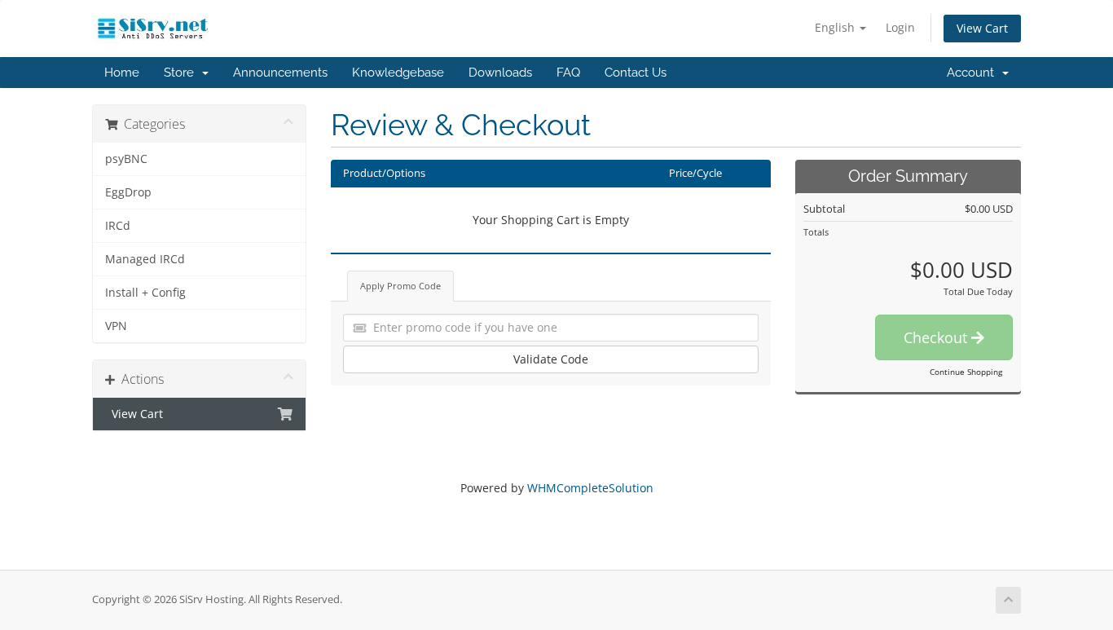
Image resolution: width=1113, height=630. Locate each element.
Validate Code (550, 359)
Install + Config (145, 292)
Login (900, 27)
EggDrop (128, 192)
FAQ (568, 72)
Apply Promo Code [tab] (400, 286)
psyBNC (126, 159)
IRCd (117, 225)
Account (974, 72)
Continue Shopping (966, 371)
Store (182, 72)
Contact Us (635, 72)
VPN (116, 326)
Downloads (500, 72)
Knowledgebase (398, 72)
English (836, 27)
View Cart (982, 28)
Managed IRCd (145, 259)
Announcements (280, 72)
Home (121, 72)
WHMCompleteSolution (590, 488)
